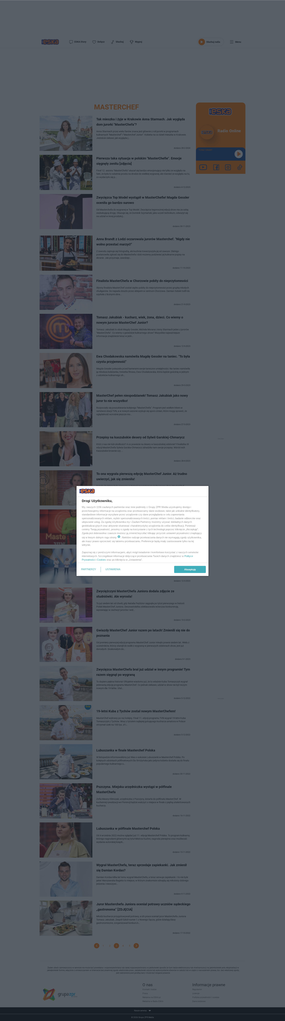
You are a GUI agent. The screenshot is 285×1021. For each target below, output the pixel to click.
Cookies (101, 559)
